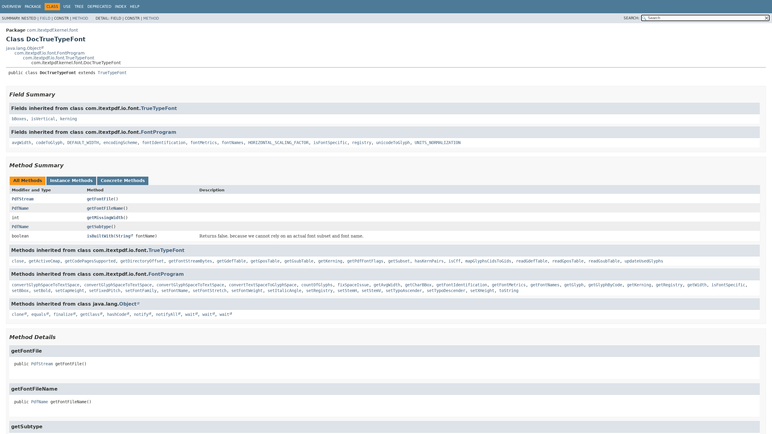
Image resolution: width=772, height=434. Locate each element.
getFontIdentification (461, 284)
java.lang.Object (23, 48)
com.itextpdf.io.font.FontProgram (49, 53)
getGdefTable (231, 261)
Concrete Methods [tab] (123, 180)
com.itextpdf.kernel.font (52, 30)
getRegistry (669, 284)
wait (190, 314)
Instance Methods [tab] (71, 180)
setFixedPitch (104, 290)
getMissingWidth (105, 217)
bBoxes (19, 118)
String (123, 236)
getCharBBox (418, 284)
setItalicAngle (284, 290)
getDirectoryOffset (142, 261)
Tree (79, 7)
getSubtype (99, 226)
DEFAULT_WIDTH (83, 142)
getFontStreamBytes (190, 261)
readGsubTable (604, 261)
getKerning (330, 261)
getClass (90, 314)
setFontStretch (209, 290)
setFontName (174, 290)
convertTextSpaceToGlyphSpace (262, 284)
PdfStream (22, 199)
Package (33, 7)
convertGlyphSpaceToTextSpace (45, 284)
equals (38, 314)
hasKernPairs (429, 261)
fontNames (232, 142)
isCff (454, 261)
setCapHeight (69, 290)
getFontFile (100, 199)
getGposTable (265, 261)
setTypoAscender (404, 290)
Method (80, 18)
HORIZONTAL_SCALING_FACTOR (278, 142)
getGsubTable (298, 261)
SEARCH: (631, 18)
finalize (63, 314)
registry (361, 142)
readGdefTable (531, 261)
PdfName (20, 208)
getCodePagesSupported (90, 261)
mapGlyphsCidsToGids (488, 261)
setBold (41, 290)
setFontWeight (247, 290)
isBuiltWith (100, 236)
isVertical (43, 118)
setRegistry (319, 290)
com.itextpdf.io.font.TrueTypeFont (58, 57)
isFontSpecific (330, 142)
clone (18, 314)
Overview (11, 7)
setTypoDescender (446, 290)
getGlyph (574, 284)
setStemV (371, 290)
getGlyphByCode (605, 284)
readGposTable (568, 261)
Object (128, 304)
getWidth (697, 284)
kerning (68, 118)
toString (508, 290)
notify (141, 314)
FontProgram (158, 132)
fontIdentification (163, 142)
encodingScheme (120, 142)
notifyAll (167, 314)
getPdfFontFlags (365, 261)
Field (45, 18)
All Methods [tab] (27, 180)
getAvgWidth (387, 284)
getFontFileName (105, 208)
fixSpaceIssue (353, 284)
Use (67, 7)
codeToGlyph (49, 142)
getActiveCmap (44, 261)
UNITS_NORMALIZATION (437, 142)
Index (120, 7)
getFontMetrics (509, 284)
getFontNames (544, 284)
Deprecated (99, 7)
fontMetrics (203, 142)
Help (134, 7)
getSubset (399, 261)
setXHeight (482, 290)
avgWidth (21, 142)
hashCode (116, 314)
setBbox (20, 290)
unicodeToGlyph (393, 142)
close (18, 261)
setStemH (347, 290)
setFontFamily (141, 290)
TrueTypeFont (112, 72)
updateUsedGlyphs (644, 261)
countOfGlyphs (317, 284)
